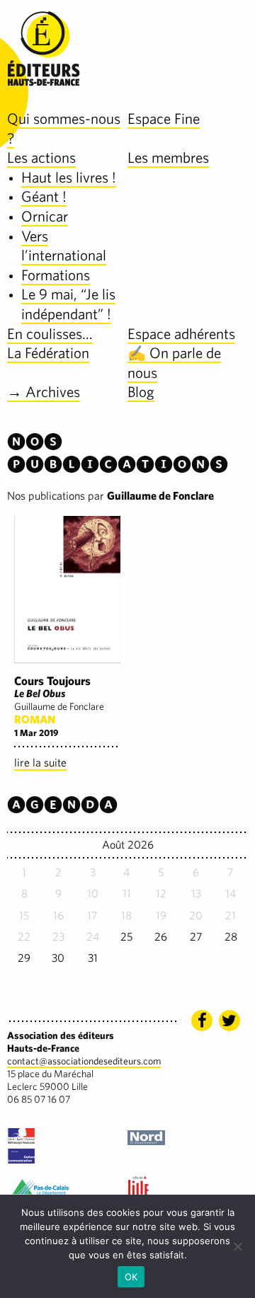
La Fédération (48, 353)
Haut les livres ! (68, 177)
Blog (141, 392)
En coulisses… (50, 334)
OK (131, 1276)
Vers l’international (63, 246)
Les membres (168, 157)
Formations (55, 275)
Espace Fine (164, 118)
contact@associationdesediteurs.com (84, 1061)
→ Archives (43, 392)
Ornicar (44, 216)
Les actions (41, 157)
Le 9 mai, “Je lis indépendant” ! (68, 304)
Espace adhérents (181, 334)
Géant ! (44, 196)
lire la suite (40, 762)
